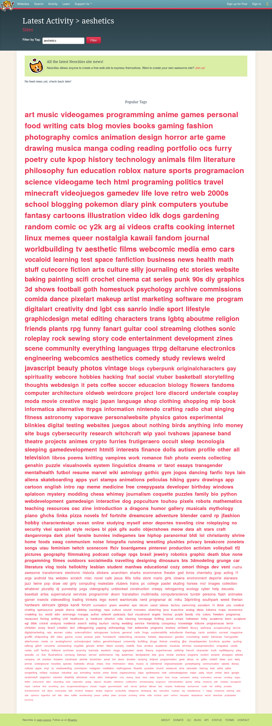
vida (120, 618)
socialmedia (100, 560)
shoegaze (227, 654)
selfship (179, 650)
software (189, 298)
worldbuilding (49, 248)
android (40, 577)
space (104, 259)
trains (134, 583)
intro (69, 486)
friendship (153, 623)
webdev (62, 577)
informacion (119, 663)
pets (92, 385)
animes (78, 441)
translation (130, 593)
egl (26, 623)
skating (178, 583)
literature (219, 159)
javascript (40, 367)
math (225, 259)
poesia (88, 637)
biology (178, 385)
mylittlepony (226, 650)
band (224, 433)
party (201, 672)
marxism (57, 677)
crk (38, 659)
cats (77, 125)
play (238, 650)
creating (175, 641)
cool (151, 328)
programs (193, 654)
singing (224, 409)
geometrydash (115, 686)
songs (31, 548)
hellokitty (78, 567)
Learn (66, 4)
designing (146, 560)
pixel (70, 535)
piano (31, 515)
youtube (213, 203)
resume (80, 472)
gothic (152, 472)
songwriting (31, 672)
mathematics (227, 500)
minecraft (41, 192)
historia (88, 572)
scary (41, 627)
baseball (31, 593)
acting (228, 572)
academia (216, 618)
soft (36, 650)
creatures (207, 681)
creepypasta (150, 486)
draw (56, 583)
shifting (218, 686)
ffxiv (114, 548)
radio (192, 409)
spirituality (39, 376)
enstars (170, 627)
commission (80, 668)
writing (55, 125)
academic (161, 646)
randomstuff (31, 677)
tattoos (164, 605)
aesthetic (101, 248)
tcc (41, 614)
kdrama (211, 609)
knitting (94, 457)
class (141, 672)
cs (52, 668)
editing (101, 318)
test (86, 259)
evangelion (111, 677)
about (139, 425)
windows (223, 486)
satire (228, 668)
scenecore (97, 548)
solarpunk (171, 668)
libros (58, 457)
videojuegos (82, 192)
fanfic (216, 472)
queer (82, 237)
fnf (104, 515)
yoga (83, 588)
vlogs (116, 650)
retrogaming (174, 588)
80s (128, 577)
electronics (218, 348)
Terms (229, 720)
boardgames (133, 548)
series (162, 279)
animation (118, 136)
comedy (147, 357)
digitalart (38, 308)
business (161, 259)
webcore (66, 376)
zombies (228, 686)
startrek (83, 659)
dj (57, 588)
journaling (161, 269)
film (194, 159)
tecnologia (210, 441)
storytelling (219, 376)
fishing (44, 618)
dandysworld (143, 654)
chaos (100, 663)
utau (44, 548)
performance (106, 654)
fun (72, 170)
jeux (63, 686)
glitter (204, 659)
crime (106, 672)
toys (230, 472)
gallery (176, 508)
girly (73, 583)
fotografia (116, 541)
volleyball (223, 548)
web (198, 192)
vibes (131, 663)
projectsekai (230, 695)
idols (226, 672)
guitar (133, 328)
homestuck (117, 288)
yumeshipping (192, 663)
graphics (230, 279)
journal (196, 237)
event (113, 599)
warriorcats (128, 599)
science (38, 181)
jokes (113, 695)
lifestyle (198, 308)
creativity (69, 308)
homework (109, 637)
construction (139, 588)
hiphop (154, 535)
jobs (238, 690)
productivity (120, 690)
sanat (107, 659)
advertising (58, 681)
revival (96, 672)
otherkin (110, 618)
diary (129, 203)
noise (98, 541)
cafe (108, 577)
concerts (49, 646)
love (161, 192)
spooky (189, 681)
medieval (69, 623)
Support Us (82, 4)
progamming (37, 560)
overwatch (185, 677)
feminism (60, 548)
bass (68, 681)
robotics (179, 554)
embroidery (206, 677)
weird (216, 357)
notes (28, 650)
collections (118, 681)
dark (58, 535)
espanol (97, 681)
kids (154, 654)
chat (206, 409)
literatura (34, 567)
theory (150, 650)
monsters (140, 609)
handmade (71, 659)
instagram (95, 668)
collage (118, 554)
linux (33, 237)
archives (68, 650)
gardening (201, 215)
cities (66, 695)
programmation (168, 659)
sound (127, 609)
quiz (230, 659)
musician (175, 690)
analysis (55, 623)
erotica (148, 646)
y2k (96, 226)
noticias (29, 668)
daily (237, 659)
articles (239, 654)
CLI (189, 720)
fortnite (118, 515)
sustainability (159, 632)
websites (98, 425)
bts (185, 560)
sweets (225, 663)
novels (91, 515)
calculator (192, 668)
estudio (29, 654)
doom (115, 593)
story (101, 338)
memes (57, 237)
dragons (139, 508)
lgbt (106, 308)
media (188, 248)
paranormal (175, 535)
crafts (163, 226)
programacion (219, 170)
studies (99, 690)
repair (27, 686)
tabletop (82, 609)
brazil (51, 627)
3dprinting (192, 599)
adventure (166, 515)
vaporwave (89, 417)
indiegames (124, 535)
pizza (76, 515)
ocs (205, 147)
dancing (198, 472)
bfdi (193, 535)
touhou (169, 500)
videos (139, 226)
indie (156, 308)
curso (78, 637)
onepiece (222, 646)
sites (60, 637)
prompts (122, 695)
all (237, 449)
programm (161, 681)
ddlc (60, 695)
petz (98, 637)
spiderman (127, 654)
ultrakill (213, 659)
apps (81, 479)
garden (179, 637)
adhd (220, 668)
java (166, 609)
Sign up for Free (237, 4)
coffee (108, 385)
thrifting (159, 618)
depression (166, 637)
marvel (99, 472)
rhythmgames (123, 668)
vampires (115, 457)
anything (199, 425)
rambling (228, 677)
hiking (177, 479)
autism (187, 449)
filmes (59, 560)
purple (179, 614)
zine (87, 508)
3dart (109, 646)
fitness (33, 417)
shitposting (41, 637)
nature (154, 170)
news (186, 259)
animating (85, 672)
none (237, 554)
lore (161, 392)
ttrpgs (94, 409)
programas (233, 614)
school (37, 203)
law (141, 535)
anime (167, 114)
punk (182, 279)
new (164, 672)
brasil (145, 554)
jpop (217, 572)
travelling (124, 560)
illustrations (55, 654)
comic (65, 226)
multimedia (150, 593)
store (147, 577)
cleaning (130, 618)
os (197, 659)
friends (35, 328)
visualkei (107, 681)
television (37, 457)
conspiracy (169, 623)
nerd (143, 599)
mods (44, 641)
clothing (170, 401)
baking (35, 279)
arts (98, 269)
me (209, 298)
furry (223, 147)
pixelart (82, 298)
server (93, 654)
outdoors (77, 560)
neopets (168, 686)
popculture (146, 500)
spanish (62, 529)
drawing (39, 147)
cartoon (33, 486)
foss (139, 646)
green (113, 605)
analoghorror (64, 641)
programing (152, 181)
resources (58, 508)
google (235, 672)
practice (47, 659)
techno (175, 605)
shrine (238, 535)
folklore (56, 650)
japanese (203, 433)
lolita (137, 577)
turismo (115, 632)
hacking (113, 376)
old (65, 583)
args (28, 577)
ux (37, 654)
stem (100, 677)
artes (44, 593)
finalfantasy (180, 686)
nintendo (148, 409)
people (59, 609)
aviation (212, 632)
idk (155, 215)
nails (137, 632)
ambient (183, 627)
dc (170, 599)
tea (50, 577)
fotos (145, 677)
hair (130, 627)
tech (103, 181)
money (234, 425)
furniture (214, 641)
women (58, 632)
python (229, 493)
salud (153, 605)
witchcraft (128, 433)
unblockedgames (178, 672)
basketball (188, 376)
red (210, 686)
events (198, 457)
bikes (222, 659)
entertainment (150, 338)
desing (195, 677)
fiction (80, 269)
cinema (128, 279)
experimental (206, 417)
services (80, 593)
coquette (163, 493)
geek (182, 659)
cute (58, 159)
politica (106, 695)
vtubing (129, 677)
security (33, 529)
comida (36, 298)
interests (127, 449)
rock (59, 338)
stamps (108, 479)
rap (80, 486)
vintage (116, 367)
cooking (190, 226)
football (69, 288)
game (216, 136)
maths (237, 566)
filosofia (138, 668)
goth (90, 288)
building (143, 641)
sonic (227, 328)
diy (210, 279)
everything (98, 348)
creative (70, 401)
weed (225, 599)
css (119, 308)
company (30, 659)
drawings (212, 479)
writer (100, 646)
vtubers (122, 583)
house (175, 677)
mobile (130, 646)
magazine (236, 632)
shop (150, 401)
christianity (218, 535)
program (230, 298)
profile (206, 449)
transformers (52, 572)
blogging (67, 203)
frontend (79, 690)
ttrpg (159, 348)
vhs (198, 614)
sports (180, 170)
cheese (93, 686)
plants (58, 328)
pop (47, 583)
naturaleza (164, 690)
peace (97, 695)
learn (228, 618)
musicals (196, 508)
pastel (166, 583)
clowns (179, 577)
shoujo (90, 663)
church (160, 668)
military (43, 672)
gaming (171, 125)
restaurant (31, 618)
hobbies (90, 376)
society (119, 646)
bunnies (102, 535)
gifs (123, 529)
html (121, 181)
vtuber (164, 376)
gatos (180, 417)
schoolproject (82, 641)
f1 (237, 572)
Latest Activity (48, 21)
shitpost (154, 659)
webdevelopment (44, 500)
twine (37, 583)
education (98, 170)
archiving (133, 695)
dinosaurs (169, 560)
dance (59, 298)
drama (70, 609)
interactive (108, 500)
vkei (47, 529)
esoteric (106, 650)
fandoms (223, 385)
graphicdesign (47, 318)
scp (76, 672)
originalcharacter (173, 663)
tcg (183, 690)
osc (76, 508)
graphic (197, 554)
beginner (109, 690)
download (217, 695)
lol (202, 535)
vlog (49, 567)
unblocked (119, 588)
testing (75, 425)
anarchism (119, 572)
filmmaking (79, 554)
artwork (106, 614)
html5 (106, 449)
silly (137, 269)
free (130, 486)
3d (28, 288)
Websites (23, 4)
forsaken (58, 659)
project (144, 392)
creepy (157, 588)
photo (182, 457)
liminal (163, 641)
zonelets (235, 541)
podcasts (119, 614)
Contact (243, 720)
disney (235, 663)
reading (150, 147)
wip (147, 433)
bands (189, 614)
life (146, 192)
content (204, 654)
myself (133, 523)
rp (216, 515)
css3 (126, 686)
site (29, 433)
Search (38, 4)
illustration (106, 215)
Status (217, 720)
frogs (145, 632)
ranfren (174, 695)
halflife (74, 695)
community (62, 348)
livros (190, 572)
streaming (175, 328)
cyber (205, 588)
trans (158, 318)
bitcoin (144, 605)
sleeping (36, 449)
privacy (194, 541)
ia (147, 663)
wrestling (155, 541)
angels (156, 614)
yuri (93, 479)
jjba (184, 641)
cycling (237, 641)
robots (203, 500)
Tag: (32, 39)
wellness (206, 628)
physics (160, 417)
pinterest (158, 548)
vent (225, 567)
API (206, 720)
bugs (43, 433)
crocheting (193, 637)
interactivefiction (175, 681)
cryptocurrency (128, 672)
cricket (43, 623)
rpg (75, 328)
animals (172, 159)
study (171, 357)
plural (169, 618)
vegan (237, 677)
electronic (72, 572)
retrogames (101, 632)
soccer (127, 385)
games (192, 114)
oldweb (95, 392)
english (53, 486)
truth (214, 650)
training (204, 668)
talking (29, 646)
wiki (113, 472)
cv (51, 641)
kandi (75, 604)
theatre (34, 441)
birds (179, 425)
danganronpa (38, 535)
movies (118, 125)
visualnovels (77, 465)
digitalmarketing (34, 632)
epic (134, 605)
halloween (192, 618)
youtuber (149, 668)
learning (65, 259)
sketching (154, 609)
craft (221, 529)
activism (202, 548)
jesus (118, 577)
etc (184, 269)
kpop (77, 159)
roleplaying (218, 523)
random (38, 226)
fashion (200, 125)
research (101, 433)
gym (166, 472)
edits (149, 695)
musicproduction (204, 646)
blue (225, 554)
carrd (206, 515)
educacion (152, 385)
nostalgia (111, 237)
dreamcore (141, 515)
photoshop (29, 700)
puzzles (184, 493)
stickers (103, 572)
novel (98, 577)
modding (78, 493)
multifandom (131, 681)
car (236, 560)
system (102, 465)
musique (54, 672)
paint (166, 695)
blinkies (35, 425)
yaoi (160, 433)
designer (89, 690)
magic (90, 401)
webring (230, 690)
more (92, 677)
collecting (219, 457)
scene (34, 348)
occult (170, 441)
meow (177, 529)
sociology (95, 609)
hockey (167, 614)
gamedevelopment (73, 449)
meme (93, 486)
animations (132, 479)
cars (227, 248)
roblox (129, 170)
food (33, 125)
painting (60, 279)
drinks (142, 695)
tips (155, 690)
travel (213, 181)
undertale (203, 392)
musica (68, 147)
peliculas (157, 479)
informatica (39, 409)
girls (168, 577)
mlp (215, 401)
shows (45, 288)
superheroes (164, 650)
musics (140, 663)
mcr (203, 583)
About (165, 720)
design (150, 136)
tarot (169, 465)
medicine (113, 486)
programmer (99, 593)
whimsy (115, 493)
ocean (83, 523)
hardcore (96, 618)
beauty (67, 367)
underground (41, 663)
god (181, 572)
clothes (205, 328)
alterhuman (32, 641)
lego (103, 599)
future (209, 672)
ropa (107, 609)
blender (189, 515)
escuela (227, 588)
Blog (197, 720)
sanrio (137, 308)
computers (178, 203)
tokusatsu (184, 695)
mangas (83, 614)
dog (126, 500)
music (47, 114)
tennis (237, 628)
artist (131, 298)
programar (157, 599)
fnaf (131, 376)
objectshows (156, 529)
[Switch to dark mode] (267, 4)
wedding (127, 623)
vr (160, 465)
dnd (92, 308)
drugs (153, 641)
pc (143, 583)
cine (200, 523)
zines (224, 338)
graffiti (28, 637)
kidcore (199, 623)
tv (79, 248)
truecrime (177, 609)
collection (229, 583)
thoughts (36, 385)
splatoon (35, 493)
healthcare (77, 618)
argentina (45, 695)
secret (208, 695)
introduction (108, 508)
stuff (32, 269)
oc (82, 226)
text (72, 627)
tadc (160, 686)
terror (229, 623)
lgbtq (176, 318)
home (30, 541)
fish (168, 457)
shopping (195, 401)
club (26, 695)
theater (169, 572)
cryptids (79, 646)
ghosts (90, 646)
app (229, 479)
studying (115, 523)
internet (221, 226)
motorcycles (60, 690)
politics (189, 181)
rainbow (36, 686)
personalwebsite (126, 417)
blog (95, 125)
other (224, 449)
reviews (194, 357)
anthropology (117, 627)
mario (157, 577)
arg (110, 226)
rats (49, 632)
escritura (180, 654)
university (129, 641)
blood (114, 672)
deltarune (184, 348)
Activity (53, 4)
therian (237, 599)
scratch (76, 577)
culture (118, 269)
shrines (186, 646)
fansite (84, 535)
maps (222, 609)
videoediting (60, 599)
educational (156, 567)
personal (222, 114)
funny (92, 328)
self (54, 695)
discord (178, 392)
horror (176, 136)
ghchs (47, 515)
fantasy (38, 215)
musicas (175, 646)
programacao (215, 623)
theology (190, 632)
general (127, 632)
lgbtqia (63, 604)
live (44, 654)
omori (188, 567)
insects (42, 599)
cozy (175, 567)
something (53, 686)
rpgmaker (128, 650)
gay (231, 368)
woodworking (85, 695)
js (87, 618)
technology (136, 159)
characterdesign (58, 523)
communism (77, 541)
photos (91, 367)
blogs (137, 368)
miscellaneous (193, 690)
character (202, 650)
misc (88, 577)
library (194, 628)
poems (75, 457)
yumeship (69, 588)
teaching (34, 508)
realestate (105, 583)
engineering (43, 357)
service (139, 623)
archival (157, 695)
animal (28, 663)
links (62, 515)
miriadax (224, 681)
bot (114, 659)
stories (202, 269)
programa (157, 627)
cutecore (54, 269)
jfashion (230, 515)
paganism (45, 677)
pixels (186, 500)
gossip (88, 681)
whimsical (81, 677)
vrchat (218, 672)
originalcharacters (200, 368)
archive (186, 288)
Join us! (200, 68)
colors (207, 614)
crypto (98, 441)
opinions (35, 695)
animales (235, 593)
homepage (145, 618)
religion (227, 318)
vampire (215, 654)
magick (102, 686)
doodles (131, 659)
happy (209, 690)
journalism (138, 493)
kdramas (216, 637)
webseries (141, 627)
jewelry (161, 554)
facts (167, 677)
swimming (188, 605)
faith (70, 690)
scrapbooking (222, 628)
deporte (215, 577)
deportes (164, 523)
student (114, 567)
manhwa (133, 567)
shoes (179, 618)
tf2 (237, 548)
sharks (135, 572)
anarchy (81, 650)
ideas (200, 609)
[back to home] (7, 5)
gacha (69, 637)
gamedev (123, 192)
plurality (48, 588)
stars (209, 529)
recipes (92, 529)
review (170, 654)
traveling (184, 523)
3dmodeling (202, 560)
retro (179, 192)
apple (38, 668)
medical (239, 605)
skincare (48, 604)
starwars (231, 577)
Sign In (256, 4)
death (213, 554)
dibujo (190, 659)
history (100, 159)
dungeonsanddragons (77, 686)
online (98, 523)
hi (213, 605)
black (137, 677)
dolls (169, 449)
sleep (188, 441)
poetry (36, 159)
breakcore (214, 541)
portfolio (182, 147)
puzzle (53, 465)
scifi (82, 279)
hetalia (152, 637)
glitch (38, 646)
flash (222, 593)
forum (86, 604)
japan (108, 401)
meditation (108, 668)
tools (61, 567)
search (82, 623)
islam (48, 681)
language (129, 401)
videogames (82, 114)
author (95, 614)
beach (160, 677)
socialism (204, 605)
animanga (69, 614)
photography (47, 136)
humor (158, 508)
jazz (28, 583)
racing (115, 623)
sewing (79, 338)
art (29, 114)
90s (197, 279)
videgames (133, 690)
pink (148, 203)
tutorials (94, 650)
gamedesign (80, 500)
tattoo (97, 641)
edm (57, 614)
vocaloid (38, 259)
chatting (30, 609)
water (205, 637)
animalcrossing (147, 681)
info (218, 425)
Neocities (28, 720)
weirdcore (120, 392)
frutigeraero (144, 441)
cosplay (228, 392)
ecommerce (152, 572)
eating (93, 623)
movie (49, 401)
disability (69, 677)
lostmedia (79, 663)
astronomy (58, 417)
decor (121, 659)
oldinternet (156, 663)
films (128, 248)
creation (62, 627)
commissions (220, 288)
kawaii (141, 237)
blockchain (96, 659)
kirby (204, 618)
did (52, 637)
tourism (104, 623)
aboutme (199, 318)
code (118, 338)
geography (54, 554)
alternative (70, 409)
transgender (209, 465)
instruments (38, 681)
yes (228, 605)
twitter (27, 681)
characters (130, 318)
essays (185, 465)
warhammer (193, 686)
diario (50, 690)
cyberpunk (160, 368)
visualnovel (142, 614)
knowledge (185, 623)
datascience (197, 695)
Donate (178, 720)
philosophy (44, 170)
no (234, 523)
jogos (180, 472)
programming (130, 114)
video (137, 215)
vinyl (46, 668)
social (146, 376)
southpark (210, 599)
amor (148, 523)
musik (204, 686)
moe (108, 663)
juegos (121, 425)
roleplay (37, 338)
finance (150, 449)
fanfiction (130, 259)
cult (43, 690)
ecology (192, 588)
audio (135, 529)
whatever (32, 588)
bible (34, 623)
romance (152, 457)
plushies (176, 541)
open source (44, 720)
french (190, 650)
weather (124, 605)
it (83, 385)
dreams (146, 465)
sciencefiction (83, 632)
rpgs (133, 554)
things (202, 567)
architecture (67, 392)
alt (199, 529)
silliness (152, 686)
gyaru (193, 479)
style (77, 529)
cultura (116, 609)
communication (211, 663)
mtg (117, 654)
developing (146, 690)
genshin (34, 465)
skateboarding (57, 479)
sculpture (240, 618)
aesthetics (117, 357)
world (48, 614)
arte (197, 136)
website (227, 269)
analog (190, 609)
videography (99, 588)
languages (134, 348)
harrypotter (231, 637)
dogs (172, 215)
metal (79, 318)
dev (215, 567)
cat (146, 279)
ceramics (140, 637)
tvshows (179, 433)
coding (122, 147)
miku (178, 599)
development (194, 338)
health (205, 259)
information (119, 409)
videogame (74, 181)
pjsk (112, 529)
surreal (223, 632)
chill (65, 618)
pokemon (101, 203)
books (144, 125)
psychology (154, 288)
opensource (45, 609)
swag (57, 541)
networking (125, 637)
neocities (56, 663)
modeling (30, 614)
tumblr (195, 593)
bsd (130, 614)
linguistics (124, 465)
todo (212, 668)
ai (122, 226)
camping (142, 659)
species (67, 663)
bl (104, 529)
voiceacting (64, 646)
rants (201, 632)
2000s (218, 192)
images (214, 583)
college (153, 583)
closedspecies (198, 641)
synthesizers (152, 672)
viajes (193, 672)
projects (56, 441)
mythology (221, 508)
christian (30, 627)
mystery (56, 493)
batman (81, 654)
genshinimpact (112, 641)
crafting (172, 409)
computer (37, 392)
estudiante (176, 632)
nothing (159, 425)
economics (235, 609)
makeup (109, 298)
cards (234, 646)
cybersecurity (69, 433)
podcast (101, 554)
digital (56, 425)
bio (214, 493)
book (229, 401)
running (136, 541)
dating (197, 681)
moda (32, 401)
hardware (32, 604)
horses (192, 583)
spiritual (143, 686)
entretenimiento (32, 690)
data (189, 529)
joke (216, 681)
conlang (70, 654)
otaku (68, 632)
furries (117, 441)
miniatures (219, 690)
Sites (28, 29)
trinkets (91, 599)
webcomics (81, 357)
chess (97, 493)
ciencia (134, 686)
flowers (199, 385)
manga (96, 147)
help (215, 588)
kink (44, 686)
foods (44, 541)
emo (209, 248)
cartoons (69, 215)
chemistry (204, 572)
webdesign (65, 385)
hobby (32, 522)
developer (178, 486)
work (134, 457)
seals (140, 650)
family (202, 493)
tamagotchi (236, 681)
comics (85, 136)
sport (175, 308)
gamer (30, 599)
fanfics (45, 650)
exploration (78, 681)
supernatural (61, 593)
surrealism (100, 605)
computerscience (174, 593)
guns (161, 654)
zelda (152, 677)
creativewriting (64, 668)
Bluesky (72, 720)
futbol (63, 472)
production (180, 548)
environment (197, 577)
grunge (224, 560)
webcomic (157, 248)
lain (241, 472)
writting (55, 618)
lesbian (97, 567)
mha (122, 677)
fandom (168, 237)
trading (77, 599)
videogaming (85, 627)
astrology (131, 472)
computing (87, 583)
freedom (218, 614)
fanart (112, 328)
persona (209, 593)
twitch (78, 548)
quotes (226, 641)
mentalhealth (39, 472)
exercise (218, 677)
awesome (32, 572)
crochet (102, 279)
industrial (66, 672)
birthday (201, 486)
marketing (157, 298)
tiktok (220, 605)
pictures (33, 554)
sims (181, 668)
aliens (31, 479)
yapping (101, 627)
